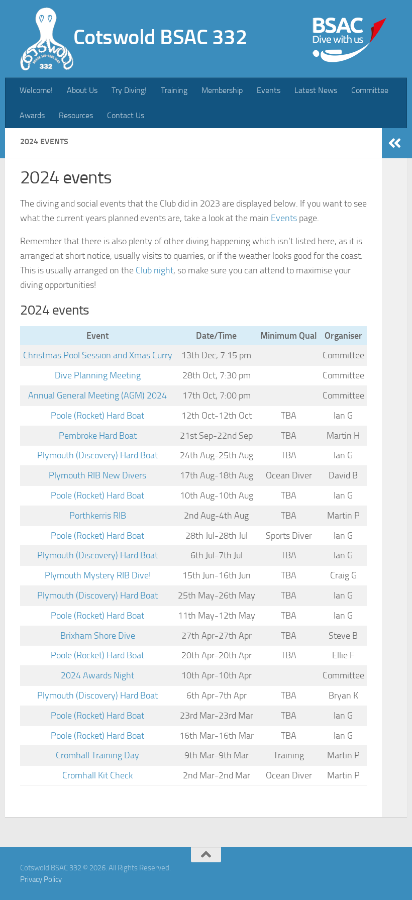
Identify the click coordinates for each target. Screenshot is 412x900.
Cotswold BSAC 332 (160, 37)
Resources (76, 115)
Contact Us (125, 115)
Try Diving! (129, 90)
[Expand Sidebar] (394, 143)
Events (268, 90)
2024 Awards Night (97, 675)
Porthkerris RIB (97, 515)
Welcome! (36, 90)
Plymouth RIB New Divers (97, 475)
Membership (222, 90)
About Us (82, 90)
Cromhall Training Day (97, 755)
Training (174, 90)
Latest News (315, 90)
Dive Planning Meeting (98, 375)
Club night (154, 270)
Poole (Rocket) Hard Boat (97, 415)
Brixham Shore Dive (97, 635)
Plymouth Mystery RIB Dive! (98, 575)
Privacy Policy (41, 879)
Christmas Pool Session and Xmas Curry (97, 355)
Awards (32, 115)
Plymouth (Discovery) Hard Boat (97, 455)
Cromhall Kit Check (97, 775)
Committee (369, 90)
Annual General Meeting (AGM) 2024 (97, 395)
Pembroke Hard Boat (98, 435)
